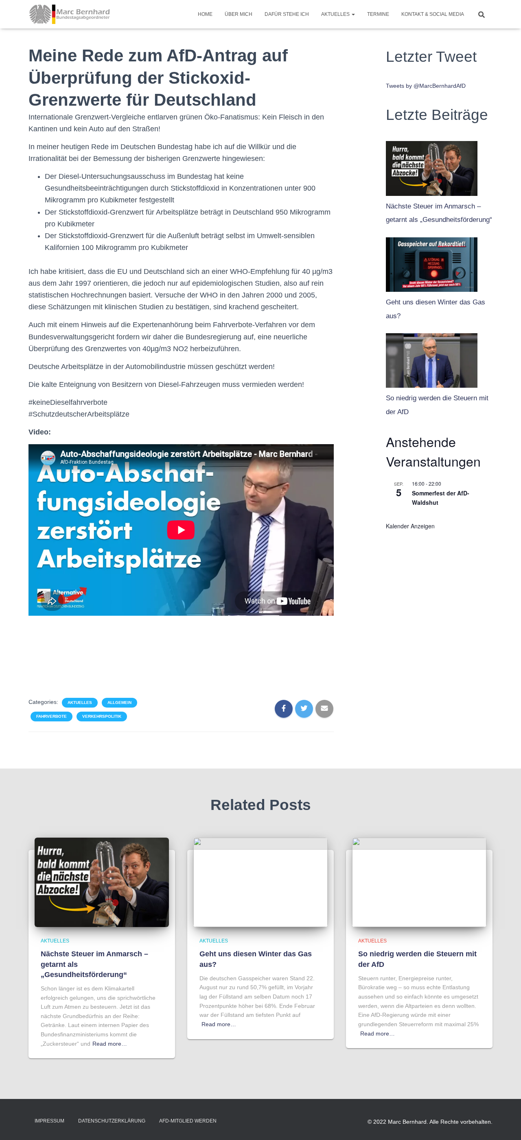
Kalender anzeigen (410, 526)
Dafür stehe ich (287, 14)
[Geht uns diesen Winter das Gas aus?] (431, 262)
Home (205, 14)
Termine (378, 14)
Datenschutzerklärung (111, 1121)
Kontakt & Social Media (432, 14)
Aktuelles (336, 14)
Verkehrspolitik (101, 716)
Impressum (49, 1121)
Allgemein (119, 702)
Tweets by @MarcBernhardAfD (426, 86)
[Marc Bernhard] (69, 14)
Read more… (109, 1043)
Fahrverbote (51, 716)
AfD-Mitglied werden (188, 1121)
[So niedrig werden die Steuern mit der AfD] (431, 358)
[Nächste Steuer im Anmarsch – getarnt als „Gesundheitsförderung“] (431, 166)
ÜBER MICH (238, 14)
